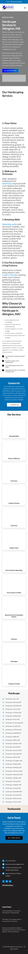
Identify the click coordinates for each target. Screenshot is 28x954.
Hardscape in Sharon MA (13, 757)
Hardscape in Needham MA (13, 743)
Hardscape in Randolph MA (13, 754)
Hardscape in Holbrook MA (13, 729)
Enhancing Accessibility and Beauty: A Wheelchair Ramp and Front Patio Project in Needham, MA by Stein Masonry (13, 929)
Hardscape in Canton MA (13, 709)
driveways (7, 183)
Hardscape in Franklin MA (13, 726)
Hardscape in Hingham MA (13, 785)
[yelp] (10, 881)
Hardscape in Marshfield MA (14, 791)
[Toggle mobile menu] (25, 8)
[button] (14, 357)
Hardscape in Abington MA (13, 778)
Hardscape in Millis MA (12, 737)
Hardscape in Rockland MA (13, 795)
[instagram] (6, 881)
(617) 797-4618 (17, 1)
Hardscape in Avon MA (12, 699)
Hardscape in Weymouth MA (14, 774)
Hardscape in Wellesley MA (13, 767)
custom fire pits (9, 275)
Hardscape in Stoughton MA (14, 760)
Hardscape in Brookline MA (13, 706)
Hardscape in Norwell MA (13, 781)
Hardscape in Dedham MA (13, 716)
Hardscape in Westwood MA (14, 771)
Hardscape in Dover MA (12, 719)
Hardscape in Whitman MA (13, 798)
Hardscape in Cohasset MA (13, 712)
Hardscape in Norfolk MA (13, 747)
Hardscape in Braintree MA (13, 702)
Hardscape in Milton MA (13, 740)
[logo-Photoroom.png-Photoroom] (6, 848)
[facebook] (3, 881)
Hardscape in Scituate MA (13, 788)
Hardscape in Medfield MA (13, 733)
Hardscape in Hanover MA (13, 802)
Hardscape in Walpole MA (13, 764)
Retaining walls (9, 224)
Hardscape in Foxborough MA (14, 723)
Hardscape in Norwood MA (13, 750)
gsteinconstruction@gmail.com (15, 864)
